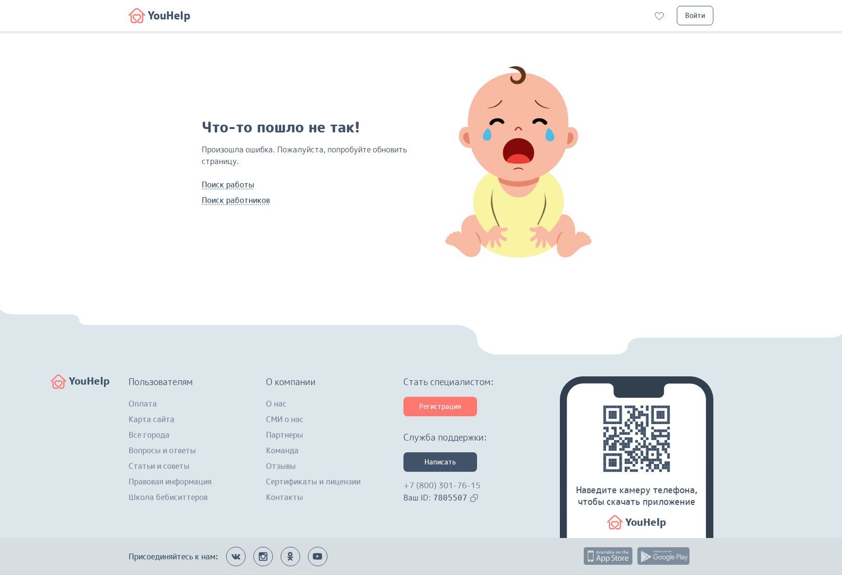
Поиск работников (236, 200)
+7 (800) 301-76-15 (441, 485)
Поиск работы (228, 184)
